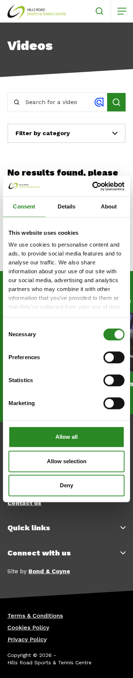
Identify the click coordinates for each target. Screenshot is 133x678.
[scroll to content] (97, 663)
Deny (66, 485)
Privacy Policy (27, 639)
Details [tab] (67, 206)
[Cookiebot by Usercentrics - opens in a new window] (94, 186)
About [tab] (109, 206)
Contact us (24, 503)
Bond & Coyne (49, 571)
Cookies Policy (28, 627)
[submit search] (116, 102)
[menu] (122, 11)
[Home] (36, 11)
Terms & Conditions (35, 615)
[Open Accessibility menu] (118, 663)
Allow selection (66, 461)
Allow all (66, 437)
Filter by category (43, 133)
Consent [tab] (24, 206)
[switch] (114, 357)
